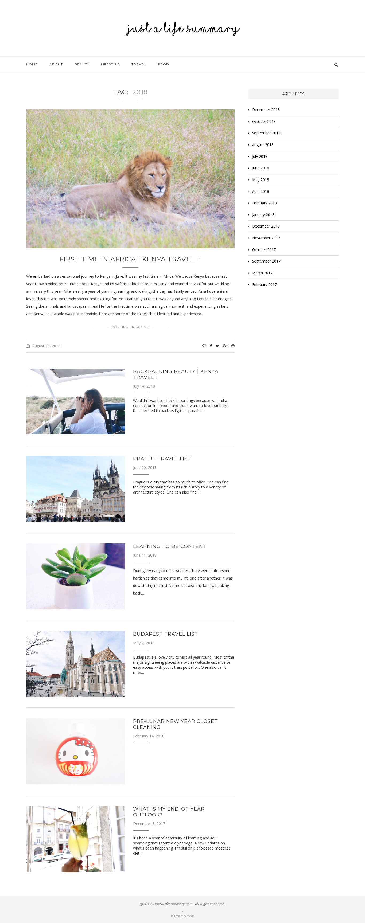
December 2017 (266, 226)
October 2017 (264, 249)
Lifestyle (110, 64)
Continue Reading (130, 327)
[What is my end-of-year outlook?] (75, 839)
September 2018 (266, 132)
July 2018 (259, 156)
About (56, 64)
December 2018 (266, 109)
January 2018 (263, 214)
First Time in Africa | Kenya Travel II (130, 259)
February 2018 (264, 202)
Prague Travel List (162, 459)
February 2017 (264, 284)
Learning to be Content (170, 546)
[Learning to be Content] (75, 576)
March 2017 (262, 272)
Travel (138, 64)
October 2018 (264, 121)
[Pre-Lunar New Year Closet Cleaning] (75, 751)
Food (163, 64)
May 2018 (260, 179)
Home (32, 64)
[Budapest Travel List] (75, 664)
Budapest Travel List (165, 634)
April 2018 (260, 191)
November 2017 (266, 237)
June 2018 (260, 167)
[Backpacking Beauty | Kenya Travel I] (75, 402)
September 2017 (266, 261)
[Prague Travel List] (75, 489)
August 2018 (263, 144)
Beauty (82, 64)
